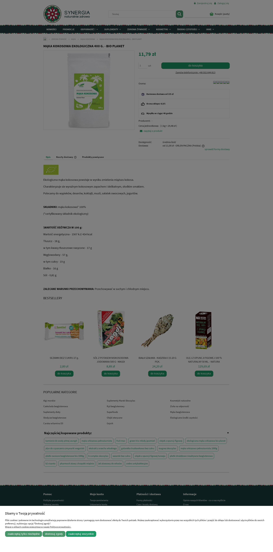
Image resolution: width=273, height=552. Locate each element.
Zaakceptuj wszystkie (81, 533)
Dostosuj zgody (54, 533)
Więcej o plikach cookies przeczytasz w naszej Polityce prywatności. (38, 526)
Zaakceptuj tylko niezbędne (24, 533)
